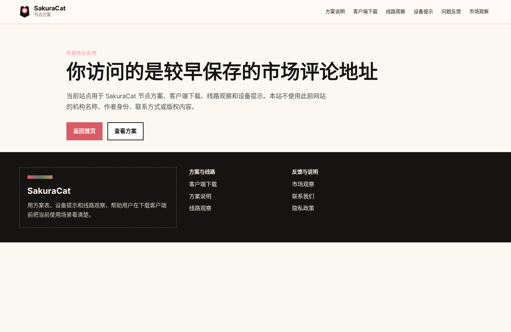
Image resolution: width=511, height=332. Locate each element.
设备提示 (423, 11)
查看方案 (125, 130)
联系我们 (303, 196)
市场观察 (479, 11)
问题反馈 (451, 11)
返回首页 (84, 130)
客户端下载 (365, 11)
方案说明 (335, 11)
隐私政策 (303, 208)
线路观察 (395, 11)
